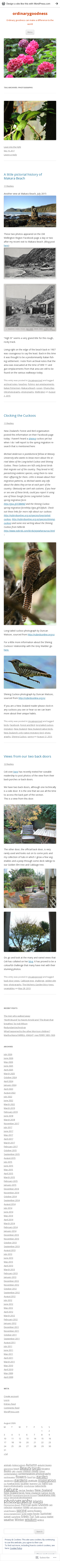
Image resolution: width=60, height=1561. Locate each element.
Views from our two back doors (27, 756)
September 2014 (12, 1200)
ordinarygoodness (30, 13)
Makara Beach (28, 388)
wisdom (31, 1519)
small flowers (10, 1511)
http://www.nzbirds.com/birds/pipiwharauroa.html (29, 530)
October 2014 (10, 1196)
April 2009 (8, 1377)
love (50, 1483)
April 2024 (8, 1081)
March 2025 (9, 1073)
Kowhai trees (13, 1483)
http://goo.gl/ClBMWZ (14, 503)
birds (6, 725)
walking (43, 1517)
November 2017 (11, 1123)
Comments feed (11, 1407)
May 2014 (8, 1215)
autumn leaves (45, 1465)
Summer (46, 1513)
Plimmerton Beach (12, 1505)
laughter (25, 1483)
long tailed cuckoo (44, 725)
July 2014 (8, 1208)
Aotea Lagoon (18, 1465)
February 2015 (11, 1181)
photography (18, 1501)
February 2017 (11, 1146)
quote (34, 1504)
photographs (27, 391)
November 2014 (11, 1192)
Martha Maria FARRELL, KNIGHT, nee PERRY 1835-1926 (29, 1035)
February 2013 (11, 1273)
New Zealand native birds (40, 728)
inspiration (47, 1480)
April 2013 (8, 1265)
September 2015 (12, 1154)
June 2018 (8, 1115)
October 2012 (10, 1288)
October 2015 (10, 1150)
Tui (31, 1516)
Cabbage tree (27, 980)
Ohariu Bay (48, 388)
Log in (6, 1400)
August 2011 (10, 1342)
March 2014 (9, 1223)
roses (26, 1507)
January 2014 (10, 1231)
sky (44, 1507)
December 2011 (11, 1327)
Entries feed (10, 1404)
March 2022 (9, 1104)
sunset (7, 1516)
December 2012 (11, 1281)
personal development (21, 1497)
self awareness (36, 1507)
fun (34, 1477)
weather (9, 1519)
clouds (35, 1471)
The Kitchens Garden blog (35, 984)
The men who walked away (17, 1015)
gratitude (32, 1480)
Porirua (26, 1504)
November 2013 (11, 1238)
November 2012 (11, 1284)
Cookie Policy (16, 1548)
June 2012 (8, 1304)
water (50, 1516)
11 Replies (9, 186)
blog (31, 961)
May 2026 (8, 1062)
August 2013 (10, 1250)
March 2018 (9, 1119)
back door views (12, 980)
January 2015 (10, 1185)
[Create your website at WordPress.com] (30, 3)
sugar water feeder (30, 1513)
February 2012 (11, 1319)
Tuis (36, 1516)
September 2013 (12, 1246)
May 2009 (8, 1373)
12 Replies (9, 764)
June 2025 (8, 1065)
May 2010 (8, 1365)
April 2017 (8, 1138)
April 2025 (8, 1069)
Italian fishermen (12, 388)
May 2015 (8, 1169)
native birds (40, 1485)
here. (6, 649)
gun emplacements (45, 384)
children (27, 1471)
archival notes (11, 384)
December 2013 (11, 1234)
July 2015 (8, 1161)
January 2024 (10, 1085)
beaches (23, 384)
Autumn (31, 1465)
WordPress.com (11, 1411)
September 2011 (12, 1338)
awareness (8, 1469)
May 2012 (8, 1307)
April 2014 (8, 1219)
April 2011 (8, 1357)
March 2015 (9, 1177)
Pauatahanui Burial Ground (24, 1495)
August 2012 (10, 1296)
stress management (12, 1513)
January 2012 (10, 1323)
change (19, 1471)
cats (14, 1471)
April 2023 (8, 1088)
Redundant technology (15, 1027)
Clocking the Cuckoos (20, 415)
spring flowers (34, 1510)
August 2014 (10, 1204)
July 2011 (8, 1346)
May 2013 (8, 1261)
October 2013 (10, 1242)
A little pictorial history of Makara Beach (23, 176)
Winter (19, 1519)
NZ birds (8, 1495)
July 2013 (8, 1254)
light (45, 1483)
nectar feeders (26, 1490)
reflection (8, 1507)
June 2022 (8, 1100)
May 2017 (8, 1135)
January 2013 (10, 1277)
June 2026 (8, 1058)
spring (31, 736)
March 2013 (9, 1269)
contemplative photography (34, 1473)
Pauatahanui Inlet (46, 1495)
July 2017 (8, 1127)
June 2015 (8, 1165)
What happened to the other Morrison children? (27, 1031)
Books (7, 1471)
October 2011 (10, 1334)
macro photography (13, 1485)
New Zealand (20, 728)
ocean (39, 388)
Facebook (14, 725)
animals (8, 1465)
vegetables (9, 988)
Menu (30, 32)
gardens (21, 1480)
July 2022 (8, 1096)
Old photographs (12, 391)
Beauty (26, 1468)
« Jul (6, 1453)
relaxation (17, 1507)
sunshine (15, 1516)
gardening (9, 1480)
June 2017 (8, 1131)
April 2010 (8, 1369)
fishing (31, 384)
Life (39, 1483)
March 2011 (9, 1361)
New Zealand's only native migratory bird (24, 732)
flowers (21, 1477)
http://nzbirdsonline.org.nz (41, 634)
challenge (39, 980)
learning (33, 1483)
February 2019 (11, 1112)
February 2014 (11, 1227)
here (6, 245)
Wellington (40, 391)
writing (40, 1519)
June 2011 (8, 1350)
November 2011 (11, 1331)
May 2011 (8, 1354)
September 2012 (12, 1292)
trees (51, 984)
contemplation (11, 1473)
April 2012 (8, 1311)
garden (42, 1476)
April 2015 (8, 1173)
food (29, 1477)
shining (32, 438)
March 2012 (9, 1315)
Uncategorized (35, 380)
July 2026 (8, 1054)
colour (42, 1471)
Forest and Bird (27, 725)
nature (11, 1489)
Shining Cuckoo (19, 736)
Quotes (43, 1504)
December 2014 (11, 1188)
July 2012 (8, 1300)
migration (8, 728)
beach (16, 1468)
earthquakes (9, 1477)
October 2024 (10, 1077)
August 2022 (10, 1092)
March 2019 (9, 1108)
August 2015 (10, 1158)
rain (50, 1505)
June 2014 (8, 1211)
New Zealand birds (14, 1492)
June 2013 (8, 1258)
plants (38, 1501)
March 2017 (9, 1142)
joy (5, 1483)
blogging (45, 1468)
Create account (11, 1396)
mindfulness (29, 1486)
